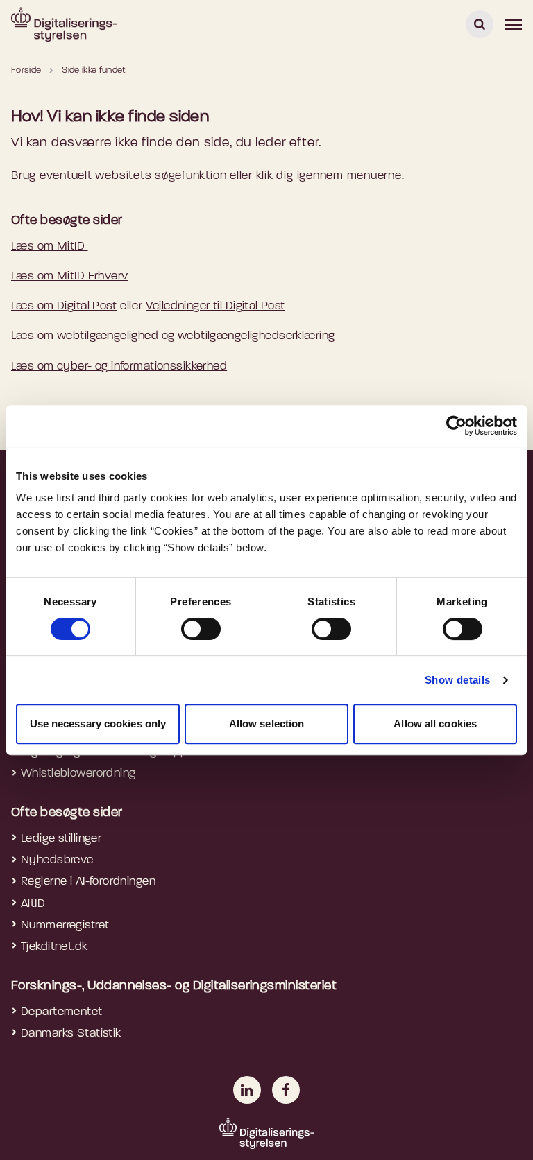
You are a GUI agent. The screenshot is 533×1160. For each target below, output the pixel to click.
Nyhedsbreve (57, 860)
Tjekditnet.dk (54, 947)
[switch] (201, 629)
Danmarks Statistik (71, 1033)
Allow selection (267, 723)
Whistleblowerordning (78, 773)
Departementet (62, 1012)
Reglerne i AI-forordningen (88, 882)
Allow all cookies (435, 723)
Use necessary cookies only (98, 723)
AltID (33, 904)
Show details (458, 680)
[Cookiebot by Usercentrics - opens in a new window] (456, 425)
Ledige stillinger (61, 839)
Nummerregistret (65, 925)
